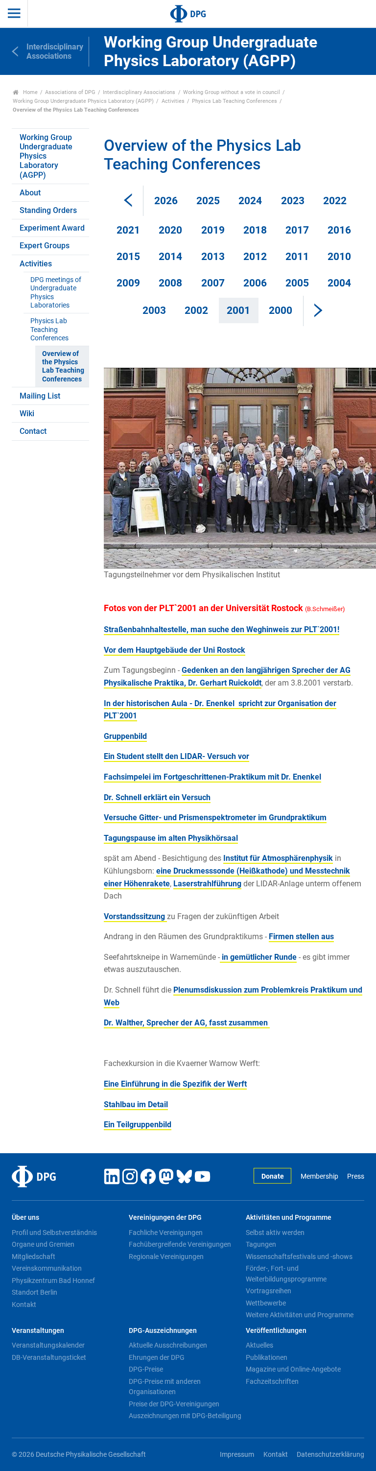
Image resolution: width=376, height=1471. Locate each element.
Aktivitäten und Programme (288, 1217)
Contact (33, 431)
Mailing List (40, 396)
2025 (208, 201)
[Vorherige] (128, 201)
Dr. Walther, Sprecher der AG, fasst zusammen (187, 1022)
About (30, 192)
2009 (128, 283)
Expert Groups (45, 245)
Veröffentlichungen (276, 1331)
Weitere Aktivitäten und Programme (299, 1315)
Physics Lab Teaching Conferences (234, 101)
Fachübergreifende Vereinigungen (180, 1244)
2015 (128, 256)
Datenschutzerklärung (330, 1454)
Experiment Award (52, 228)
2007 (213, 283)
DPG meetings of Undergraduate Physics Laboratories (55, 292)
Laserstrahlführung (207, 883)
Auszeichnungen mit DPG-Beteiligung (185, 1416)
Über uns (25, 1217)
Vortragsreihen (268, 1291)
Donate (272, 1176)
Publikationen (266, 1357)
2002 (196, 310)
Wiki (27, 413)
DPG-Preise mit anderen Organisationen (165, 1386)
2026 (166, 201)
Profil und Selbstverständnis (54, 1232)
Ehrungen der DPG (157, 1357)
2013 (213, 256)
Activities (173, 101)
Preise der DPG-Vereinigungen (174, 1404)
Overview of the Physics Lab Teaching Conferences (63, 366)
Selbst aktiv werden (275, 1232)
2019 (213, 230)
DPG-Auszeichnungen (163, 1331)
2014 (170, 256)
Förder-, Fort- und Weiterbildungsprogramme (286, 1273)
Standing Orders (48, 210)
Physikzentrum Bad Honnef (53, 1280)
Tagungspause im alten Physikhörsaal (171, 838)
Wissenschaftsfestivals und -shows (299, 1256)
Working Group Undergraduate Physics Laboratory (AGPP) (83, 101)
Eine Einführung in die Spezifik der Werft (175, 1084)
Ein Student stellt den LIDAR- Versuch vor (176, 756)
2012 (255, 256)
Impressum (237, 1454)
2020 (170, 230)
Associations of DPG (70, 92)
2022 (335, 201)
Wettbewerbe (266, 1303)
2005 (297, 283)
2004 (339, 283)
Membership (319, 1176)
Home (30, 92)
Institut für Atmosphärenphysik (278, 858)
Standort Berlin (34, 1292)
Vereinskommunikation (47, 1268)
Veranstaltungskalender (48, 1345)
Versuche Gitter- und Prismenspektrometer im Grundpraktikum (215, 817)
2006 (255, 283)
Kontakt (24, 1304)
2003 (154, 310)
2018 (255, 230)
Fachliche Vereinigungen (166, 1232)
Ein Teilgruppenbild (137, 1124)
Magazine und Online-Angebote (293, 1369)
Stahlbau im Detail (136, 1104)
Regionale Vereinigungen (166, 1256)
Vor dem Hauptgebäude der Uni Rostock (174, 650)
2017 (297, 230)
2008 (170, 283)
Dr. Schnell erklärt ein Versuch (157, 797)
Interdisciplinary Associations (139, 92)
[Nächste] (318, 311)
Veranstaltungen (38, 1331)
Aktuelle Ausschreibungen (168, 1345)
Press (355, 1176)
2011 (297, 256)
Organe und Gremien (43, 1244)
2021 (128, 230)
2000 (280, 310)
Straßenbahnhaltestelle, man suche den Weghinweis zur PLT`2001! (221, 629)
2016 (339, 230)
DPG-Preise (146, 1369)
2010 (339, 256)
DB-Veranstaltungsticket (49, 1357)
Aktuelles (259, 1345)
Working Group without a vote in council (231, 92)
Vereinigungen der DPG (165, 1217)
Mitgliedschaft (33, 1256)
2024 (250, 201)
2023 (293, 201)
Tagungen (261, 1244)
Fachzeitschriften (272, 1381)
